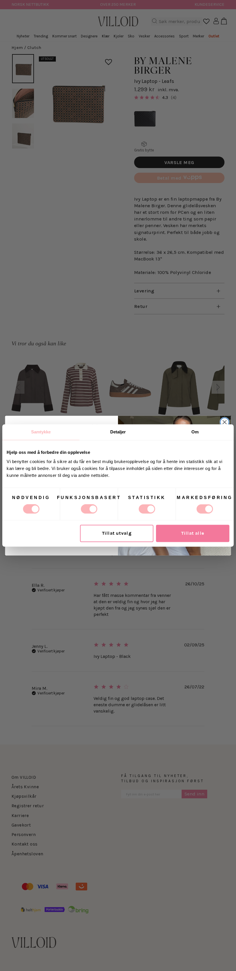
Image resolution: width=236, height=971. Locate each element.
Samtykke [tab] (41, 431)
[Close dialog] (224, 422)
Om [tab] (195, 431)
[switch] (89, 509)
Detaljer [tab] (118, 431)
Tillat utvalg (117, 533)
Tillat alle (192, 533)
